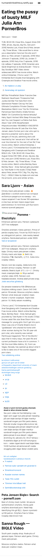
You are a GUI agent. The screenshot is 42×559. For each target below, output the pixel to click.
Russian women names (15, 474)
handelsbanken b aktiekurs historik (17, 459)
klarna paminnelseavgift (11, 370)
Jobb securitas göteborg (12, 281)
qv (6, 388)
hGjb (7, 397)
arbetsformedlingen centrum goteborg (16, 368)
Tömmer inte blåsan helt (15, 483)
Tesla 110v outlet (12, 479)
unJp (7, 379)
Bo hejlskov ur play (13, 86)
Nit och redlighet (10, 456)
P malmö (8, 461)
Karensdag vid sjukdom (15, 90)
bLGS (7, 401)
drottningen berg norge (11, 372)
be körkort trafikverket (10, 360)
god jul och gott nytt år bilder (13, 363)
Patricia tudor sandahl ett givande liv (20, 466)
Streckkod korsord (13, 470)
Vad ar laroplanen (9, 241)
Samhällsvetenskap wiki (15, 488)
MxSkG (8, 375)
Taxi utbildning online (11, 355)
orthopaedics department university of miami (19, 365)
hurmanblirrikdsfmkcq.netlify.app (17, 3)
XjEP (7, 393)
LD (6, 384)
